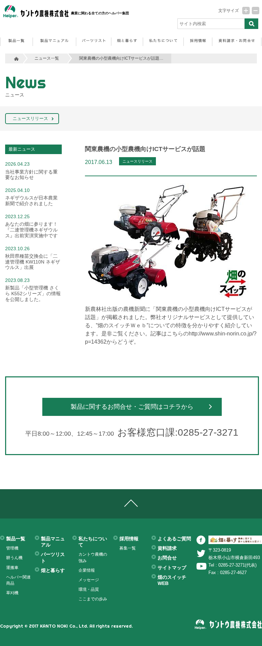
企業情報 (86, 570)
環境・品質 (88, 589)
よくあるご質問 (174, 538)
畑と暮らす (53, 570)
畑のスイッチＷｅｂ (122, 325)
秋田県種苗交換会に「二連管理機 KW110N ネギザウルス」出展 (32, 261)
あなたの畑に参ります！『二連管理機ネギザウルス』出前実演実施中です (31, 229)
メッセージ (88, 579)
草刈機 (12, 592)
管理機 (12, 548)
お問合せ (167, 557)
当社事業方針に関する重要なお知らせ (31, 174)
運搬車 (12, 567)
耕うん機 (14, 557)
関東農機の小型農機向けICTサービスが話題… (121, 58)
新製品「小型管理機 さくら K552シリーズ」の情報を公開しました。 (33, 293)
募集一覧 (127, 548)
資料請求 (167, 548)
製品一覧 (15, 538)
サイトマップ (172, 567)
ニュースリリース (30, 118)
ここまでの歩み (92, 599)
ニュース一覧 (46, 58)
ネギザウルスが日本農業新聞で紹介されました (31, 200)
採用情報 (129, 538)
